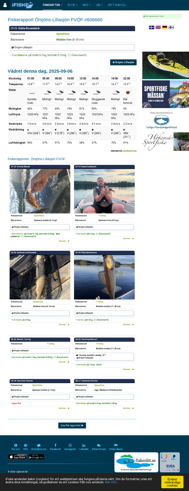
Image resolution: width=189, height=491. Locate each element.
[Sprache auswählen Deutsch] (165, 27)
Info (85, 5)
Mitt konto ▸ (117, 5)
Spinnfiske (62, 33)
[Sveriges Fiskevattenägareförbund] (162, 120)
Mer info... (112, 482)
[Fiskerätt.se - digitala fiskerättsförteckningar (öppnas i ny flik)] (136, 462)
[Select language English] (158, 27)
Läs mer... (63, 241)
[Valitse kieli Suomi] (171, 27)
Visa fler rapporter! (71, 425)
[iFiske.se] (22, 5)
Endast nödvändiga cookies (172, 482)
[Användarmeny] (5, 5)
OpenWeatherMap (130, 151)
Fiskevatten (51, 5)
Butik (71, 5)
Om (98, 5)
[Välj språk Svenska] (152, 27)
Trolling (102, 216)
